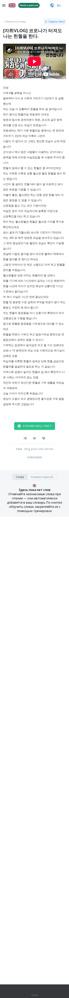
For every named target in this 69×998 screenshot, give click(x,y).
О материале (34, 457)
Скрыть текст (57, 21)
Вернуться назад (16, 22)
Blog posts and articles (39, 449)
